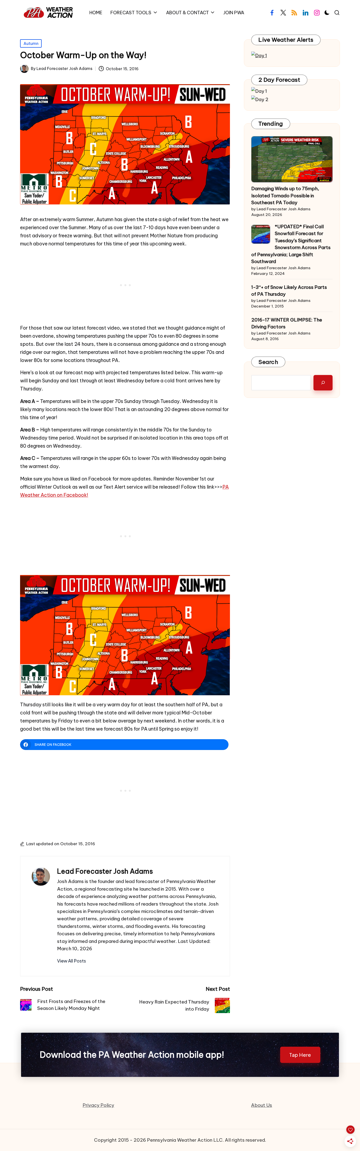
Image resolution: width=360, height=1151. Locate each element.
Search (268, 361)
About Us (261, 1105)
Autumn (31, 43)
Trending (270, 123)
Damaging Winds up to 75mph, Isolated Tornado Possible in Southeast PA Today (285, 195)
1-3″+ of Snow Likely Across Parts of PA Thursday (289, 290)
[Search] (323, 383)
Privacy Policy (98, 1105)
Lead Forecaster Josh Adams (105, 871)
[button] (71, 960)
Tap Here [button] (300, 1055)
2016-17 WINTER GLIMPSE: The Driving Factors (286, 323)
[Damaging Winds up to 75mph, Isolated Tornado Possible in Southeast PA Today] (292, 159)
